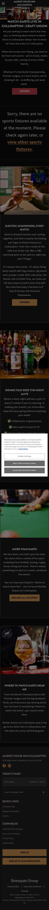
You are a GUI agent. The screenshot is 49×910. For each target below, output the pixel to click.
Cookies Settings (24, 456)
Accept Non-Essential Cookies (24, 470)
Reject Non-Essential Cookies (24, 463)
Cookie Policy (23, 449)
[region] (24, 455)
